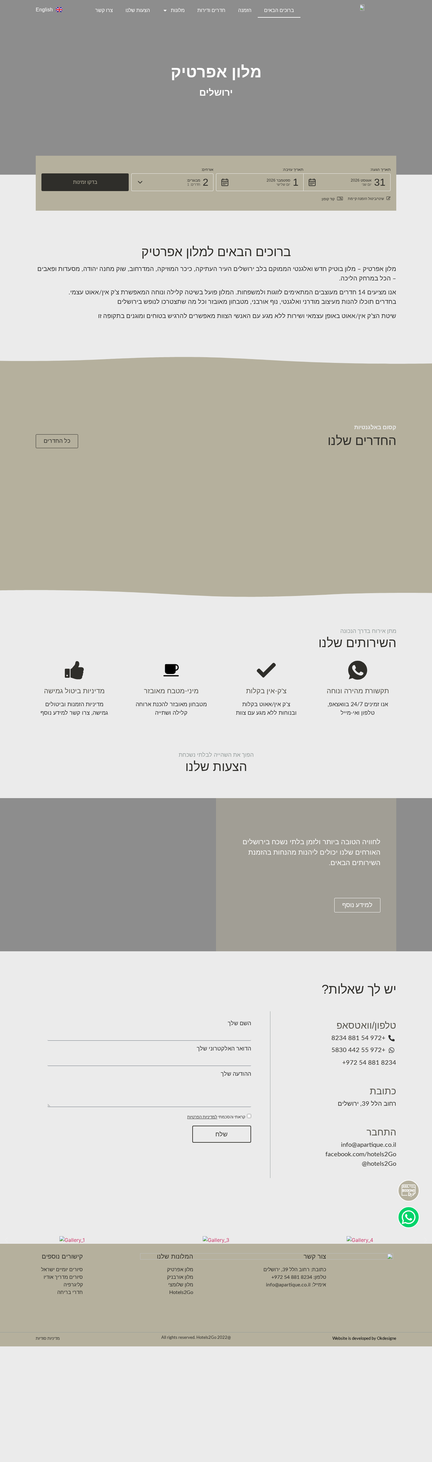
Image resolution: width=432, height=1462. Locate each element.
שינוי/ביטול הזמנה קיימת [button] (366, 199)
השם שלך (239, 1023)
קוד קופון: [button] (328, 199)
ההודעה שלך (236, 1074)
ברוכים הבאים (279, 10)
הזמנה (244, 10)
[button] (347, 182)
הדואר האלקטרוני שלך (224, 1049)
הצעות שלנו (138, 10)
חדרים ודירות (211, 10)
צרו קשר (104, 10)
